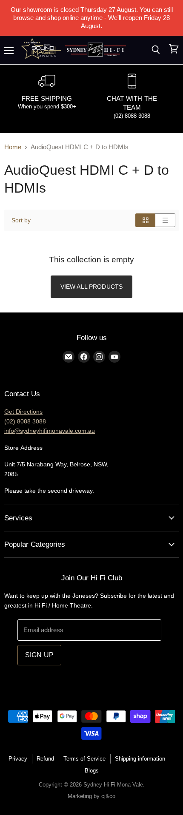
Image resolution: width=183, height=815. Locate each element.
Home (12, 147)
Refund (45, 758)
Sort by (21, 220)
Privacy (18, 758)
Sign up (39, 655)
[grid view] (145, 220)
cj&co (108, 796)
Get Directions (23, 411)
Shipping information (140, 758)
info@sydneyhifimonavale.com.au (49, 430)
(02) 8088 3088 (25, 421)
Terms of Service (84, 758)
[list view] (165, 220)
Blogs (92, 770)
